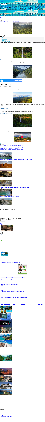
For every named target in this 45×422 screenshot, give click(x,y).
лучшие (21, 304)
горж (0, 143)
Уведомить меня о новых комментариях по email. (6, 219)
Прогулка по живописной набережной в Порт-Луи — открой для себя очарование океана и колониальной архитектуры (16, 159)
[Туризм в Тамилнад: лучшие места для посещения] (6, 333)
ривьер (7, 143)
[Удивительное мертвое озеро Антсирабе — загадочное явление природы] (6, 195)
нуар (4, 143)
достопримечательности (5, 304)
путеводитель (40, 304)
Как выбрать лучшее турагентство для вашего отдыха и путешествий (8, 256)
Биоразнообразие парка (4, 39)
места (24, 304)
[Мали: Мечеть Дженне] (6, 167)
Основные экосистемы (4, 40)
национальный (2, 143)
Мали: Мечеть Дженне (3, 168)
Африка (1, 17)
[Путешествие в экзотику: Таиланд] (6, 312)
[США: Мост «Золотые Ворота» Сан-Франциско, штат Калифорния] (6, 374)
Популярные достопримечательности (6, 41)
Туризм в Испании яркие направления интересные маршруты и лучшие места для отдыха (10, 262)
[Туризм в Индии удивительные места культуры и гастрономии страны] (6, 367)
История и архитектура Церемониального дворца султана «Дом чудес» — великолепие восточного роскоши (14, 187)
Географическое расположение (5, 38)
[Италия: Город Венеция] (6, 381)
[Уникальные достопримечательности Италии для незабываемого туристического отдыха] (4, 250)
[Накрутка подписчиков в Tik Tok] (6, 326)
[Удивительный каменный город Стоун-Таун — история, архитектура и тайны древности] (6, 204)
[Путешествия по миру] (3, 8)
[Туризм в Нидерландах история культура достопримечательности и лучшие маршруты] (4, 238)
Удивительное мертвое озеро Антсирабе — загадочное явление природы (9, 196)
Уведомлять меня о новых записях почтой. (5, 220)
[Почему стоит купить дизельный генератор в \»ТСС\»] (6, 319)
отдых (30, 304)
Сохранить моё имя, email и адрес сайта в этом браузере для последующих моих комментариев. (11, 218)
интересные (11, 304)
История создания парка (5, 37)
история (14, 304)
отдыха (32, 304)
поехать (35, 304)
